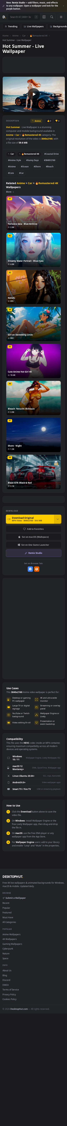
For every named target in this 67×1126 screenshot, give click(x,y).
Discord (6, 980)
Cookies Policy (9, 999)
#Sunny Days (32, 160)
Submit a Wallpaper (16, 897)
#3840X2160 (49, 160)
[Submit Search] (52, 17)
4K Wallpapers (10, 939)
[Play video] (34, 94)
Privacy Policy (9, 994)
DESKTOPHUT (13, 876)
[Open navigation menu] (61, 17)
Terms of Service (11, 989)
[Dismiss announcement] (63, 6)
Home (6, 35)
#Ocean (25, 166)
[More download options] (57, 519)
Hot (8, 127)
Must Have (8, 917)
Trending (12, 26)
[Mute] (54, 109)
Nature (6, 953)
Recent (6, 902)
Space (5, 958)
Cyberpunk (8, 948)
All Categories (9, 922)
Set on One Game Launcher (35, 545)
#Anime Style (14, 160)
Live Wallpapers (35, 26)
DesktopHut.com (19, 1008)
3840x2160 (47, 138)
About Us (7, 970)
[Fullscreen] (60, 109)
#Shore (37, 166)
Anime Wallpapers (12, 934)
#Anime (12, 166)
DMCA (6, 984)
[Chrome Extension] (30, 569)
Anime (15, 35)
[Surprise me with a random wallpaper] (44, 17)
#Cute (11, 173)
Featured (7, 912)
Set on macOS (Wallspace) (35, 537)
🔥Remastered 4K (39, 35)
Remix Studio (35, 552)
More (8, 191)
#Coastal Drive (51, 154)
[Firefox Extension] (36, 569)
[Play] (7, 109)
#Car (21, 173)
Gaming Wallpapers (12, 943)
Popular (6, 907)
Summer (15, 127)
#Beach (49, 166)
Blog (5, 975)
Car (24, 35)
